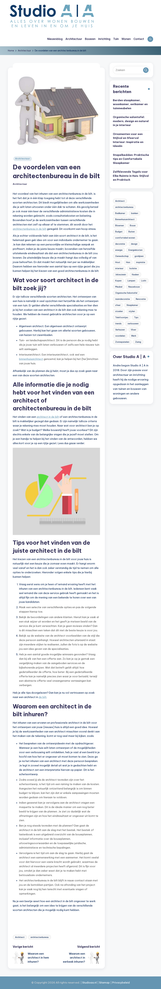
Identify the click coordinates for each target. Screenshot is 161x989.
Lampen (131, 280)
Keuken (135, 274)
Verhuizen (120, 329)
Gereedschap (122, 256)
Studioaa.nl (89, 982)
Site (101, 982)
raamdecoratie (122, 299)
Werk (133, 335)
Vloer (133, 329)
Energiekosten (135, 250)
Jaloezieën (120, 274)
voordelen (120, 335)
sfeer (118, 305)
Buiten (131, 231)
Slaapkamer (132, 305)
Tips (136, 317)
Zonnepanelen (122, 342)
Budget (118, 231)
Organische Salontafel (126, 293)
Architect (20, 937)
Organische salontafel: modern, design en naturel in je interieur (131, 121)
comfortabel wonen (125, 237)
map (107, 982)
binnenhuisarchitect (31, 359)
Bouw (133, 225)
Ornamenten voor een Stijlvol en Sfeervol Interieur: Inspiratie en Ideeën (128, 140)
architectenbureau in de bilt (29, 228)
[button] (146, 70)
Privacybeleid (121, 982)
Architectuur (22, 158)
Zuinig (138, 342)
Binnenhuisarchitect (125, 219)
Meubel (118, 286)
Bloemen (119, 225)
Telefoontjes (121, 317)
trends (118, 323)
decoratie (120, 244)
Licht (143, 280)
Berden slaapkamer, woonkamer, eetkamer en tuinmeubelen (130, 104)
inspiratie (140, 262)
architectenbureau (40, 937)
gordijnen (139, 256)
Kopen (118, 280)
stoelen (119, 311)
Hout (117, 262)
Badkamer (120, 213)
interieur (119, 268)
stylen (132, 311)
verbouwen (133, 323)
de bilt (42, 697)
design (134, 244)
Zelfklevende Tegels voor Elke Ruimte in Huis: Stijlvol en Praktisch (131, 175)
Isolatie (133, 268)
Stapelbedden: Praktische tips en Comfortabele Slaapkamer (131, 159)
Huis (128, 262)
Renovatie (141, 299)
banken (134, 213)
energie (118, 250)
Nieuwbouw (134, 286)
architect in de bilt (48, 416)
